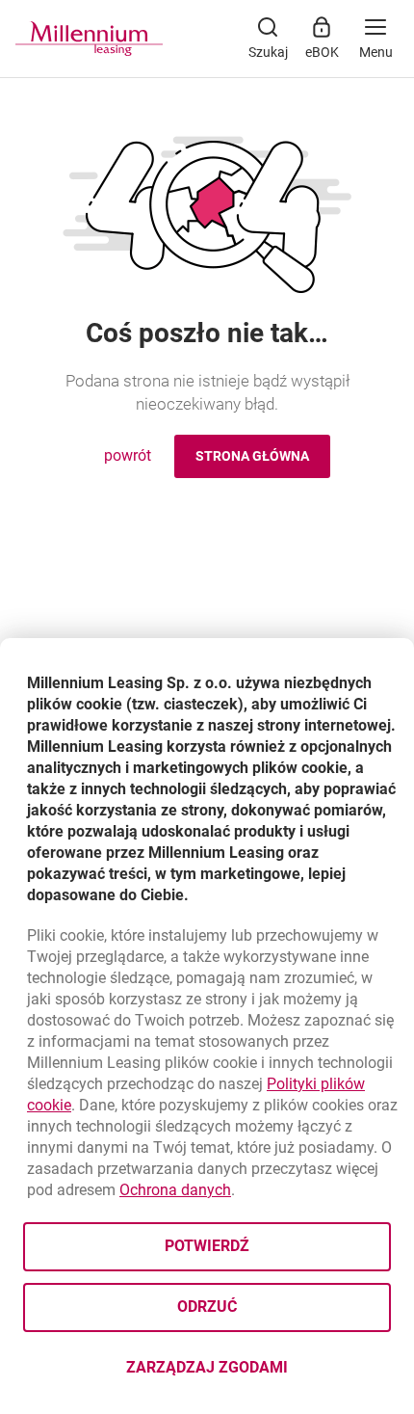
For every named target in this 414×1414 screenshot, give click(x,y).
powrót (127, 455)
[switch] (375, 38)
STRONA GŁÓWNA (252, 456)
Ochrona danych (175, 1190)
